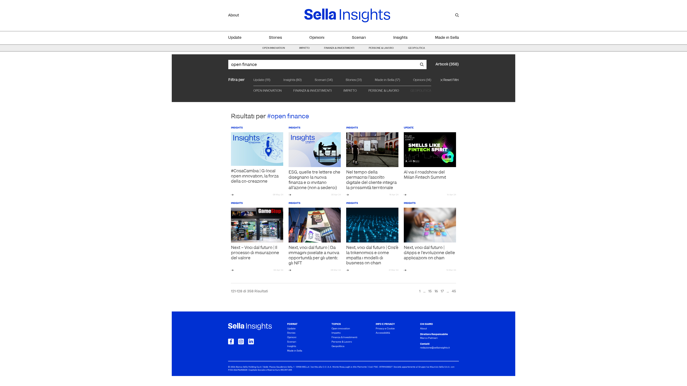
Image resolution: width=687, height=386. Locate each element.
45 (454, 291)
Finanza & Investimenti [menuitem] (339, 48)
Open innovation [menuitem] (273, 48)
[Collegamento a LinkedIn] (251, 341)
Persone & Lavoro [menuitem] (381, 48)
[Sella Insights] (347, 16)
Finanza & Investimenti (312, 91)
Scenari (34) (324, 80)
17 (442, 291)
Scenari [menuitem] (359, 38)
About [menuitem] (423, 328)
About (233, 15)
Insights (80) (292, 80)
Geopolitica (420, 91)
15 (430, 291)
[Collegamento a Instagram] (241, 341)
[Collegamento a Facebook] (231, 341)
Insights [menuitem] (400, 38)
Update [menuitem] (235, 38)
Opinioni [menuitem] (316, 38)
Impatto (350, 91)
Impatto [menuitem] (304, 48)
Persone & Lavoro (383, 91)
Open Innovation (267, 91)
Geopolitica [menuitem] (416, 48)
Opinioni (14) (422, 80)
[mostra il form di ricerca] (457, 15)
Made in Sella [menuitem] (447, 38)
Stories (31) (354, 80)
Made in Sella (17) (387, 80)
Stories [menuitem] (275, 38)
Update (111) (261, 80)
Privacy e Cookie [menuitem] (385, 328)
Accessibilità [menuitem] (383, 333)
